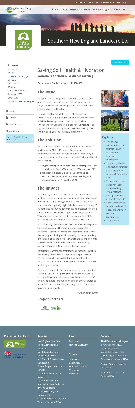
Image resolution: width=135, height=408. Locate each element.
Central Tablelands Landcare (51, 398)
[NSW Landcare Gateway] (19, 9)
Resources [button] (119, 9)
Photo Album (12, 131)
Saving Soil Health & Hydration (17, 138)
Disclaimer (106, 367)
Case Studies (93, 2)
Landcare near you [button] (70, 9)
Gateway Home (108, 2)
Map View (74, 370)
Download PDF (120, 62)
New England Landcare (48, 341)
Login (125, 2)
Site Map (73, 373)
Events (55, 9)
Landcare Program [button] (101, 9)
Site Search (79, 2)
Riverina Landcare (46, 387)
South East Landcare (47, 380)
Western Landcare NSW (49, 402)
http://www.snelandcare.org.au (21, 101)
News (87, 9)
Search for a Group (78, 366)
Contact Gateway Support (113, 364)
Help (119, 2)
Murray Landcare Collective (50, 384)
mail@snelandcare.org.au (18, 76)
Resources (74, 341)
